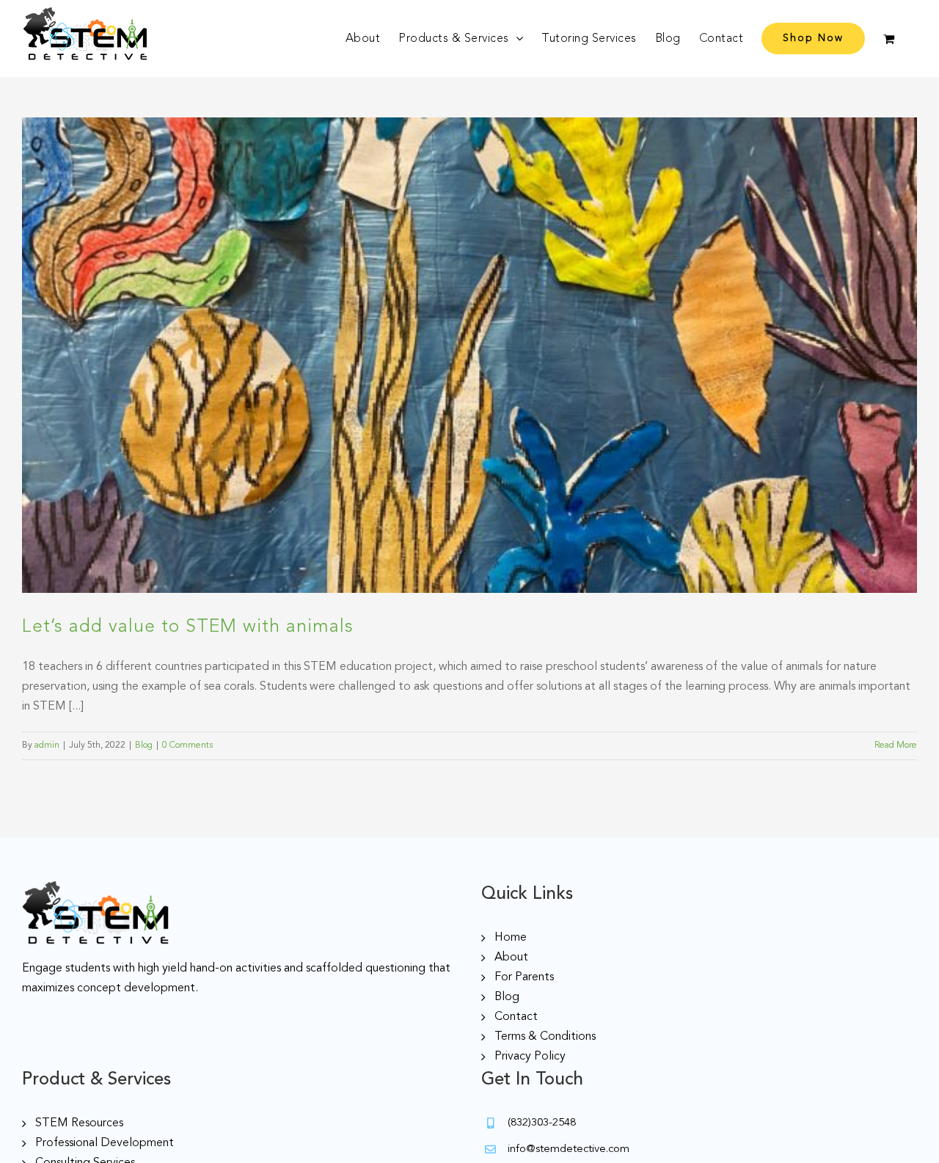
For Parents (524, 977)
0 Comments (187, 745)
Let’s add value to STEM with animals (188, 627)
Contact (516, 1017)
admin (46, 745)
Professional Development (104, 1143)
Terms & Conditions (545, 1037)
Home (510, 938)
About (511, 957)
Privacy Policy (530, 1056)
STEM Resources (79, 1123)
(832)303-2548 (542, 1123)
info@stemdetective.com (568, 1149)
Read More (895, 745)
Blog (144, 745)
